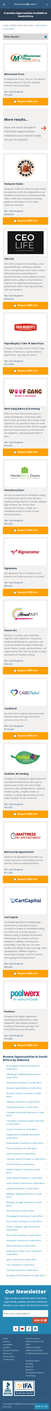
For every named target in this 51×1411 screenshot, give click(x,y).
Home (5, 25)
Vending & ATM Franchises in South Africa (25, 1275)
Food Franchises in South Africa (20, 1153)
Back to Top (41, 1406)
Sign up (38, 1320)
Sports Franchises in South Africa (21, 1259)
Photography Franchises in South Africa (24, 1216)
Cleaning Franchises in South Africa (22, 1107)
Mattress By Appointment (19, 851)
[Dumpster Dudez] (25, 167)
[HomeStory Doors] (25, 474)
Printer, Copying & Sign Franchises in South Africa (23, 1228)
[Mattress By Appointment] (25, 835)
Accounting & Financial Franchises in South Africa (23, 1067)
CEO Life (9, 258)
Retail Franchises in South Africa (21, 1245)
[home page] (25, 4)
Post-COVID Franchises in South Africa (24, 1221)
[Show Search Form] (47, 4)
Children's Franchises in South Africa (22, 1101)
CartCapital (11, 917)
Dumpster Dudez (13, 183)
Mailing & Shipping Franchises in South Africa (24, 1195)
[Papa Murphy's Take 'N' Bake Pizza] (25, 327)
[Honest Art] (25, 614)
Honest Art (10, 630)
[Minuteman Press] (25, 58)
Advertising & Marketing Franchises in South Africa (23, 1076)
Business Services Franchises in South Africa (23, 1095)
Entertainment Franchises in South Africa (25, 1143)
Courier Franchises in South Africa (21, 1129)
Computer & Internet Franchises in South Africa (25, 1114)
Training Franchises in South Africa (22, 1270)
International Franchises (21, 25)
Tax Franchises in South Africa (20, 1264)
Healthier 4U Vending (16, 773)
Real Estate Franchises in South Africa (23, 1235)
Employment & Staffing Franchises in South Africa (23, 1136)
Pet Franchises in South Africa (20, 1210)
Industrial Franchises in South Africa (22, 1188)
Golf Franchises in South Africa (20, 1164)
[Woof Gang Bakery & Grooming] (25, 392)
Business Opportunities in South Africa (24, 1088)
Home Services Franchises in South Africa (25, 1183)
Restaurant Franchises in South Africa (23, 1240)
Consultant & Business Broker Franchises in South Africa (25, 1122)
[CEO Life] (25, 242)
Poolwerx (9, 1011)
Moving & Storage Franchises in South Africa (24, 1204)
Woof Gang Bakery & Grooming (22, 408)
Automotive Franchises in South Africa (23, 1082)
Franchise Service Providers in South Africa (25, 1159)
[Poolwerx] (25, 995)
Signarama (10, 568)
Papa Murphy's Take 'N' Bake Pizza (24, 343)
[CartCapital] (25, 901)
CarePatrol (10, 708)
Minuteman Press (14, 74)
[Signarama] (25, 552)
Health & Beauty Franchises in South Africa (23, 1171)
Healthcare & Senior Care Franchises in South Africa (24, 1253)
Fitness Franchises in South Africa (21, 1148)
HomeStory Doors (14, 490)
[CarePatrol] (25, 692)
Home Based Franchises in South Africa (24, 1178)
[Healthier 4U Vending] (25, 757)
